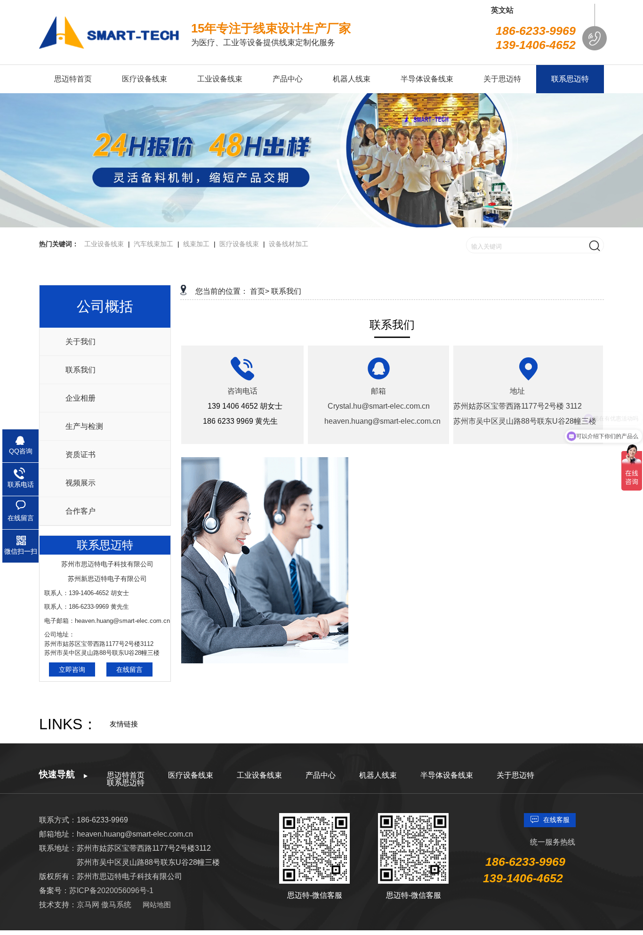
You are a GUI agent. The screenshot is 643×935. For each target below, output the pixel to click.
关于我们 (80, 342)
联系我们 (80, 370)
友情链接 (124, 724)
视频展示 (80, 483)
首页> (259, 291)
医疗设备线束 (239, 244)
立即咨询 (72, 669)
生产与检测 (84, 426)
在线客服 (556, 819)
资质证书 (80, 455)
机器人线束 (378, 775)
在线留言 (129, 669)
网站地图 (157, 905)
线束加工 (196, 244)
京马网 (89, 905)
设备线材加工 (288, 244)
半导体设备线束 (446, 775)
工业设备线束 (104, 244)
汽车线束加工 (153, 244)
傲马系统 (116, 905)
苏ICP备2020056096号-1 (111, 891)
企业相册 (80, 398)
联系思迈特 (126, 783)
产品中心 (320, 775)
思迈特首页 (126, 775)
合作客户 (80, 511)
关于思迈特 (515, 775)
